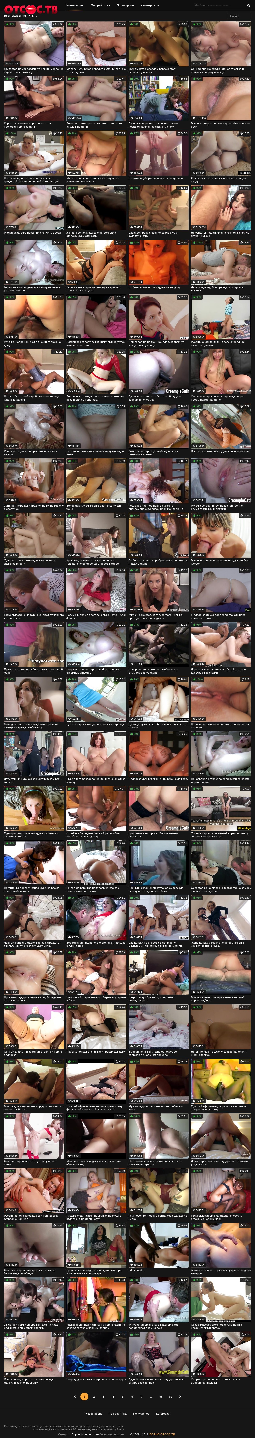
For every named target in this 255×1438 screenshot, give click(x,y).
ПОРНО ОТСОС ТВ (162, 1434)
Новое (234, 16)
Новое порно (75, 5)
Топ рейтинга (100, 5)
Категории (148, 5)
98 (161, 1396)
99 (170, 1396)
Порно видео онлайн (85, 1434)
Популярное (125, 5)
